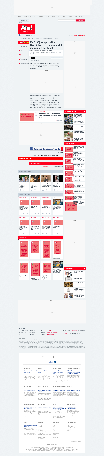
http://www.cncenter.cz (52, 332)
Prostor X (26, 425)
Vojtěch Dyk (76, 347)
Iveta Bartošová (33, 342)
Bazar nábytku (55, 437)
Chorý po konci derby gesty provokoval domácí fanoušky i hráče (30, 431)
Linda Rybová (79, 343)
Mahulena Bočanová (52, 345)
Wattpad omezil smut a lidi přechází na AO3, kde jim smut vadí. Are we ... (44, 414)
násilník (45, 155)
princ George (28, 348)
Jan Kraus (50, 342)
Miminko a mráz (76, 372)
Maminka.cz (41, 16)
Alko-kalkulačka (27, 389)
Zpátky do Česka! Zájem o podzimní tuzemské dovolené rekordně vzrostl (30, 413)
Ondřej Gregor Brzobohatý (32, 346)
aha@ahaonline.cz (51, 330)
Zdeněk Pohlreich (22, 348)
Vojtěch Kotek (81, 347)
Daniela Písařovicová (72, 339)
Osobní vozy (40, 427)
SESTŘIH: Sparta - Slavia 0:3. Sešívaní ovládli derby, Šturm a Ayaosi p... (30, 429)
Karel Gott (50, 343)
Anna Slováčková (33, 339)
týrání (42, 155)
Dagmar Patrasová (63, 339)
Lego (53, 429)
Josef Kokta (45, 343)
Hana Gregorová (54, 341)
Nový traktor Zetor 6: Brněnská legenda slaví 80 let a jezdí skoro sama (72, 413)
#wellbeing (45, 407)
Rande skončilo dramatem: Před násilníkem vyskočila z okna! (50, 115)
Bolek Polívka (44, 339)
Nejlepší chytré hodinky (43, 389)
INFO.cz (28, 372)
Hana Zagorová (62, 341)
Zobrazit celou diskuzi (58, 166)
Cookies (76, 449)
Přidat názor (45, 166)
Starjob (68, 425)
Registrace (20, 22)
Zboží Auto (40, 435)
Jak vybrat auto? (41, 438)
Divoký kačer (33, 407)
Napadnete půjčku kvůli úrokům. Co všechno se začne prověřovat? (78, 165)
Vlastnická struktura (40, 450)
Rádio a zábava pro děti (71, 427)
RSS (56, 444)
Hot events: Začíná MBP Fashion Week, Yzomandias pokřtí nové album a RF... (44, 410)
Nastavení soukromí (32, 450)
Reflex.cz (76, 16)
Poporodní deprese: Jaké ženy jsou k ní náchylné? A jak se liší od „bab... (59, 417)
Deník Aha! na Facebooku (20, 35)
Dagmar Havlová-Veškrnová (53, 339)
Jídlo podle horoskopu (75, 390)
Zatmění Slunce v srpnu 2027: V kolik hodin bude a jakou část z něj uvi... (44, 399)
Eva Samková (27, 341)
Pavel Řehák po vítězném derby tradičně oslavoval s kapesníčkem (30, 434)
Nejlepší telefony (41, 390)
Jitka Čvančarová (38, 343)
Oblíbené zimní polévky (71, 389)
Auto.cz (64, 16)
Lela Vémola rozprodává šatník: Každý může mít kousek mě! (78, 147)
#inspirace (40, 407)
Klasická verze (47, 356)
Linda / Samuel (82, 35)
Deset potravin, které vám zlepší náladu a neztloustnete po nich (58, 414)
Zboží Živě (40, 426)
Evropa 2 (68, 430)
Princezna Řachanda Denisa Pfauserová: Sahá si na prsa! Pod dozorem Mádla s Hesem (78, 184)
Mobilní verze (58, 356)
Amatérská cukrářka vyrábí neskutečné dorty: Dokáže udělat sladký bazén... (72, 393)
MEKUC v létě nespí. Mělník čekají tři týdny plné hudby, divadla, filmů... (59, 376)
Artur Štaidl (39, 339)
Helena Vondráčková (69, 341)
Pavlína (75, 35)
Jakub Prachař (39, 342)
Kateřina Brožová (66, 343)
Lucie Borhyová (24, 345)
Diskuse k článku (35, 163)
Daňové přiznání (56, 389)
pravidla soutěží (51, 334)
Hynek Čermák (77, 341)
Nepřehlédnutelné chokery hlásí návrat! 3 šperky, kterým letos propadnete (78, 203)
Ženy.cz (53, 16)
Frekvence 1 (69, 429)
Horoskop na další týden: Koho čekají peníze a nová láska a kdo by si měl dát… (78, 197)
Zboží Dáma (40, 429)
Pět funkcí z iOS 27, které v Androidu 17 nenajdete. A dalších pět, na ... (44, 396)
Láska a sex (24, 59)
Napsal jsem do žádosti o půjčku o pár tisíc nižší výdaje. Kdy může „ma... (59, 381)
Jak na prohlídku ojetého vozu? (43, 431)
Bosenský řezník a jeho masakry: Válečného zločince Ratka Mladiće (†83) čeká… (78, 172)
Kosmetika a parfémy (56, 431)
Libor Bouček (73, 343)
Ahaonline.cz (21, 38)
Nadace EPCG (62, 390)
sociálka (49, 155)
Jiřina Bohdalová (31, 343)
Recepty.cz (34, 16)
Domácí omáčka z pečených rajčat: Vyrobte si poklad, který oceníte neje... (73, 397)
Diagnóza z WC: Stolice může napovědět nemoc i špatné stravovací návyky (59, 412)
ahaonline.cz (74, 330)
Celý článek (59, 120)
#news (49, 407)
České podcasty (70, 426)
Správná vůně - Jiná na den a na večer (72, 381)
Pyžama (54, 430)
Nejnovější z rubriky (71, 111)
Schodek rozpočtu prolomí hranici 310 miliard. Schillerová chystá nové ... (59, 395)
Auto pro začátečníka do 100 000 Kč (44, 434)
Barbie (54, 427)
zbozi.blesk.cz (40, 430)
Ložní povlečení (55, 435)
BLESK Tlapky (27, 407)
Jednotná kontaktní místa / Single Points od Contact (54, 450)
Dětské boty (55, 434)
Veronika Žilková (70, 347)
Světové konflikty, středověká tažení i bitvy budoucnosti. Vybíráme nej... (73, 415)
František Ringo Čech (46, 341)
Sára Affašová (59, 346)
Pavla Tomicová (41, 346)
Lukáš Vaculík (45, 345)
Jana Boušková (66, 342)
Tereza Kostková (33, 347)
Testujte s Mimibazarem (57, 425)
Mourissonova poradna (71, 407)
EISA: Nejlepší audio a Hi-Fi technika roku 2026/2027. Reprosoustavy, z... (44, 394)
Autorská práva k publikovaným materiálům (33, 449)
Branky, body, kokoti (32, 425)
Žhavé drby (24, 46)
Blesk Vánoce (27, 370)
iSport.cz (59, 16)
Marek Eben (59, 345)
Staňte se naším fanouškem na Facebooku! (46, 149)
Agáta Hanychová (22, 339)
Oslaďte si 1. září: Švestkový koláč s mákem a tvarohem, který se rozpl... (73, 378)
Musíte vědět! (27, 38)
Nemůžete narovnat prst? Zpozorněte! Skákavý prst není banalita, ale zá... (73, 376)
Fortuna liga (26, 426)
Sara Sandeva (65, 346)
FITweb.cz (70, 16)
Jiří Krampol (25, 343)
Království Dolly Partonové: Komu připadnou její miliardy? (78, 190)
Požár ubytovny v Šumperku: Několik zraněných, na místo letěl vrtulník (30, 379)
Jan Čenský (45, 342)
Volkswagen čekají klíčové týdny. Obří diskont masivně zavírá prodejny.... (59, 393)
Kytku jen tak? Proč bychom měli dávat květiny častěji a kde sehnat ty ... (44, 412)
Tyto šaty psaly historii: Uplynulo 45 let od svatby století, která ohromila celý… (78, 178)
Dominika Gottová (80, 339)
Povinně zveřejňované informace (69, 450)
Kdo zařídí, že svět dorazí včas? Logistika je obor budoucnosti (29, 377)
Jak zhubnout (55, 370)
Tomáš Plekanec (40, 347)
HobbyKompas (40, 433)
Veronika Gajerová (62, 347)
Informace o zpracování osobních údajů (67, 449)
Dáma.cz (47, 16)
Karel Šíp (54, 343)
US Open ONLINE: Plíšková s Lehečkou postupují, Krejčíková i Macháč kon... (43, 375)
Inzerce (48, 444)
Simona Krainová (72, 346)
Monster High (55, 426)
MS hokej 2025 (41, 370)
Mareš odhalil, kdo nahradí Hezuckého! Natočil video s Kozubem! (78, 154)
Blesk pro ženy (26, 16)
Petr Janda (47, 346)
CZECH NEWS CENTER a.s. (43, 447)
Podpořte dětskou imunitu (58, 407)
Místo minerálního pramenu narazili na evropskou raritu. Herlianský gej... (30, 415)
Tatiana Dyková (27, 347)
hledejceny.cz (40, 425)
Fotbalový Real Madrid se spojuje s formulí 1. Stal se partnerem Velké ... (30, 397)
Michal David (77, 345)
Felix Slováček (33, 341)
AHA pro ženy (69, 268)
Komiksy (69, 408)
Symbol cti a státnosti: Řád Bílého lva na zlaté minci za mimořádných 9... (30, 374)
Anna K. (27, 339)
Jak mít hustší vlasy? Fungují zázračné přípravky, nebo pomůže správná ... (73, 411)
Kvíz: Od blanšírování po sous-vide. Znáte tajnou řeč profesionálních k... (73, 395)
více (81, 16)
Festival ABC (74, 408)
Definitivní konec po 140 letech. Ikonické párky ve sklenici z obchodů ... (59, 397)
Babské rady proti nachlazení (59, 408)
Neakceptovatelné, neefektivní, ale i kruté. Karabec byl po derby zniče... (44, 379)
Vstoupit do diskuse (57, 57)
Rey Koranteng (52, 346)
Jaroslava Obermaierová (74, 342)
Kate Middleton (59, 343)
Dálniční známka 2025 (31, 390)
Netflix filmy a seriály (28, 408)
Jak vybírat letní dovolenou (72, 373)
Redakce (52, 444)
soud (39, 155)
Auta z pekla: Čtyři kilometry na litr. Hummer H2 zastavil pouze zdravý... (30, 395)
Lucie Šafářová (30, 345)
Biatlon (46, 370)
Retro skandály (25, 63)
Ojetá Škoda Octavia (41, 437)
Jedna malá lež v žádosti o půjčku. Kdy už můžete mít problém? (57, 271)
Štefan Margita (79, 346)
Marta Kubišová (65, 345)
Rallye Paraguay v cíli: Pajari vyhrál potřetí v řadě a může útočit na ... (30, 393)
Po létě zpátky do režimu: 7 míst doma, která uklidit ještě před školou (78, 160)
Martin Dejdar (71, 345)
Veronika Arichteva (54, 347)
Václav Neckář (47, 347)
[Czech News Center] (54, 362)
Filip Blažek (39, 341)
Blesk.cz (19, 16)
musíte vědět (55, 155)
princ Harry (34, 348)
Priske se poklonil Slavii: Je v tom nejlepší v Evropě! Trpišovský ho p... (44, 377)
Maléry (22, 50)
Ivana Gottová (26, 342)
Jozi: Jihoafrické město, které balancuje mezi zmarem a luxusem (30, 411)
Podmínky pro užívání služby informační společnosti (51, 449)
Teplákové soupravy (56, 433)
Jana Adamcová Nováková (57, 342)
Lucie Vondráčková (38, 345)
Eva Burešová (21, 341)
